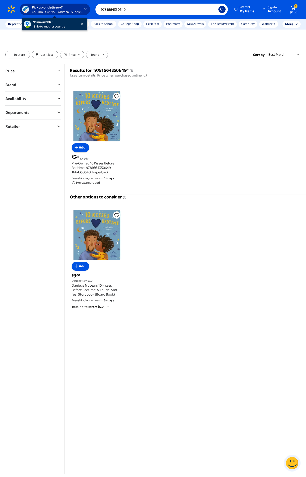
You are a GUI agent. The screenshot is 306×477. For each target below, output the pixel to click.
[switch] (17, 54)
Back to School (104, 24)
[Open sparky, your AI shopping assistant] (292, 463)
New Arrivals (195, 24)
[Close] (83, 24)
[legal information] (145, 75)
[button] (244, 9)
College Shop (130, 24)
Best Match (276, 54)
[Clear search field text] (211, 9)
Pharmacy (173, 24)
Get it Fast (152, 24)
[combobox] (161, 9)
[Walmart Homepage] (11, 9)
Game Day (248, 24)
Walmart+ (268, 24)
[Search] (222, 9)
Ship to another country (49, 26)
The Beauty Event (222, 24)
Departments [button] (17, 24)
